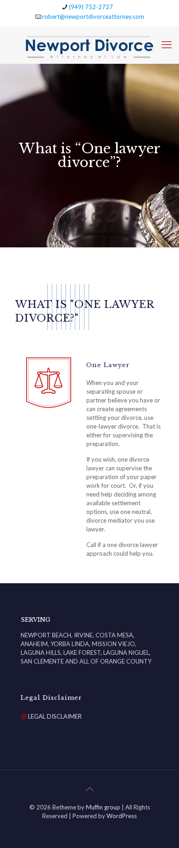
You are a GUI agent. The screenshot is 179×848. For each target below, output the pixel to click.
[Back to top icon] (89, 788)
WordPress (121, 816)
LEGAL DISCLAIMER (55, 716)
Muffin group (103, 807)
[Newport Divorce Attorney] (89, 45)
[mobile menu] (166, 44)
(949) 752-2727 (91, 7)
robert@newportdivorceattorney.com (93, 16)
